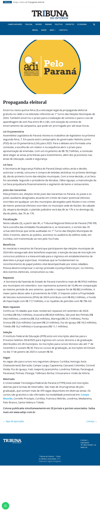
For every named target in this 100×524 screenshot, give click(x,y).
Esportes (70, 24)
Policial (28, 24)
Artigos (16, 2)
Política (58, 24)
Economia (82, 24)
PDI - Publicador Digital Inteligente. (50, 460)
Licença (91, 421)
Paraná (48, 24)
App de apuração (13, 421)
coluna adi (23, 2)
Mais (52, 30)
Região (39, 24)
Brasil (35, 30)
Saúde (44, 30)
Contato (63, 30)
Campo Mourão (15, 24)
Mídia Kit (83, 447)
